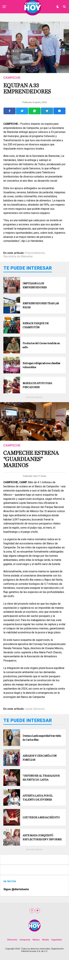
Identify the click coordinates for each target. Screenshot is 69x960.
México (36, 939)
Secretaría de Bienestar (18, 256)
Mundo (45, 939)
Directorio (12, 939)
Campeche (25, 939)
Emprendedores (35, 252)
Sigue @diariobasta (16, 889)
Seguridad (56, 939)
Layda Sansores (35, 708)
